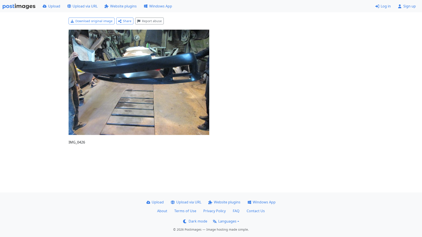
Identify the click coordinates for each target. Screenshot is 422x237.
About (162, 210)
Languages (227, 221)
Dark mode (198, 221)
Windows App (160, 6)
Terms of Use (185, 210)
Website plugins (123, 6)
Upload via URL (85, 6)
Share (127, 21)
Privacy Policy (214, 210)
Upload (54, 6)
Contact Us (256, 210)
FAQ (236, 210)
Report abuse (152, 21)
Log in (386, 6)
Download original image (94, 21)
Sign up (409, 6)
